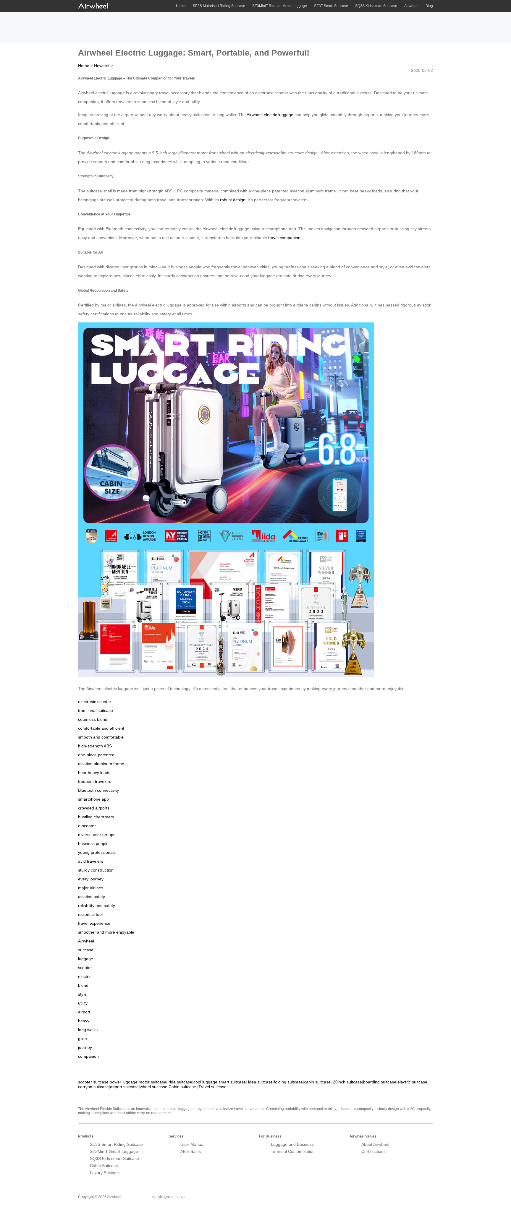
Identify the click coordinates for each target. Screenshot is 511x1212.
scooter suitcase (93, 1082)
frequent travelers (94, 781)
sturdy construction (96, 870)
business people (93, 843)
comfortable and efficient (101, 728)
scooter (85, 967)
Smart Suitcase (136, 1196)
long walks (88, 1029)
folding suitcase (288, 1082)
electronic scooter (94, 701)
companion (88, 1056)
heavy (83, 1020)
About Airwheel (375, 1144)
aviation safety (91, 896)
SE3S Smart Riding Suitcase (116, 1144)
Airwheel (411, 6)
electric (84, 976)
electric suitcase (412, 1082)
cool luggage (205, 1082)
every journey (91, 879)
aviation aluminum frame (101, 763)
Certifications (373, 1151)
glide (82, 1038)
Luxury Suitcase (105, 1172)
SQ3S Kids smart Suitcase (376, 6)
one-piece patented (96, 754)
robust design (232, 199)
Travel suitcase (212, 1086)
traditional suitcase (95, 710)
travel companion (284, 237)
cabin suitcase (317, 1082)
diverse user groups (96, 834)
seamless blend (92, 719)
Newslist (101, 65)
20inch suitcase (347, 1082)
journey (85, 1047)
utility (83, 1003)
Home (181, 6)
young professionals (97, 852)
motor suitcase (152, 1082)
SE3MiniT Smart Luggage (114, 1151)
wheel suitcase (153, 1086)
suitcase (85, 949)
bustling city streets (96, 817)
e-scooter (87, 825)
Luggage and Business (292, 1144)
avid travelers (90, 861)
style (82, 994)
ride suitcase (180, 1082)
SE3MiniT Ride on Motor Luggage (279, 6)
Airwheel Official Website (410, 1193)
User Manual (192, 1144)
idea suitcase (260, 1082)
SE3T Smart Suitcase (331, 6)
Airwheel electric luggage (270, 114)
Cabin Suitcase (104, 1165)
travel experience (94, 923)
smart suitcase (232, 1082)
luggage (85, 958)
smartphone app (93, 799)
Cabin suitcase (182, 1086)
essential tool (90, 914)
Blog (429, 6)
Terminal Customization (293, 1151)
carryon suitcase (93, 1086)
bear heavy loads (94, 772)
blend (83, 985)
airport (84, 1012)
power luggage (124, 1082)
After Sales (190, 1151)
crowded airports (93, 808)
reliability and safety (96, 905)
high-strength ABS (95, 746)
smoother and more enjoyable (106, 932)
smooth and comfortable (101, 737)
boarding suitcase (379, 1082)
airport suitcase (124, 1086)
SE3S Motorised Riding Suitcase (219, 6)
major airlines (90, 887)
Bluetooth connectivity (98, 790)
